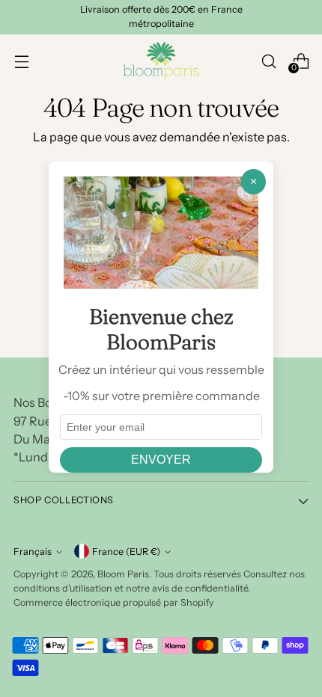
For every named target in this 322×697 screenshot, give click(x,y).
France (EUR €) (126, 551)
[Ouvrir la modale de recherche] (268, 61)
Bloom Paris (123, 574)
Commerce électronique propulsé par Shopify (113, 602)
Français (32, 551)
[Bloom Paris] (161, 61)
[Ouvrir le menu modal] (21, 61)
